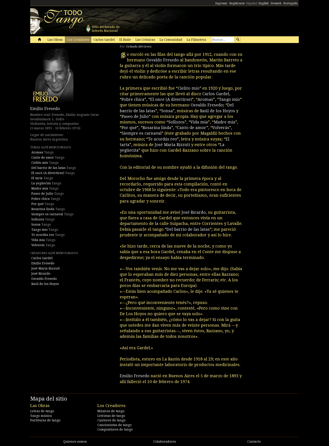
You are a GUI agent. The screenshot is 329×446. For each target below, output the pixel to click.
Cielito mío (39, 162)
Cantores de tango (111, 420)
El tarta (37, 178)
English (263, 3)
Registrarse (237, 3)
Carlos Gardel (104, 39)
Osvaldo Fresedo (44, 278)
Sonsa (36, 224)
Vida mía (38, 240)
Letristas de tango (111, 416)
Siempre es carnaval (47, 214)
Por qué (37, 204)
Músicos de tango (110, 411)
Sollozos (37, 219)
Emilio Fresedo (45, 108)
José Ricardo (40, 273)
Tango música (41, 416)
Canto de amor (42, 157)
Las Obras (55, 39)
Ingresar (221, 3)
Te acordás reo (42, 235)
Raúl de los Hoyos (45, 284)
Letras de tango (42, 411)
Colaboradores (164, 441)
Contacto (254, 441)
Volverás (38, 245)
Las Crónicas (145, 39)
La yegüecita (41, 183)
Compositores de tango (115, 429)
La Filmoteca (196, 39)
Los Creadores (78, 39)
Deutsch (276, 3)
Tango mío (39, 229)
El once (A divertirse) (47, 173)
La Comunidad (171, 39)
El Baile (125, 39)
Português (290, 3)
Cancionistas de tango (114, 425)
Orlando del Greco (139, 46)
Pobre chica (40, 198)
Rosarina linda (42, 209)
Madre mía (39, 188)
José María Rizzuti (45, 268)
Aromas (37, 152)
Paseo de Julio (42, 193)
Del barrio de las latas (48, 168)
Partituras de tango (45, 420)
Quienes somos (75, 441)
